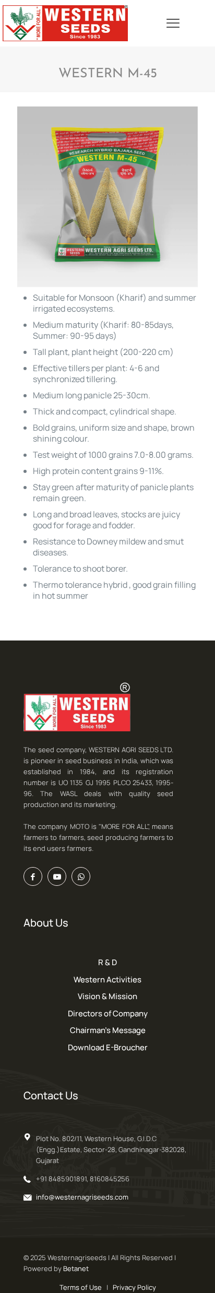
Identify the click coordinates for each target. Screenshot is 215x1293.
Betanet (76, 1268)
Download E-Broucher (108, 1047)
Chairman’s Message (108, 1030)
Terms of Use (80, 1287)
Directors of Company (108, 1013)
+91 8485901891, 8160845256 (82, 1178)
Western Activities (107, 979)
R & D (107, 962)
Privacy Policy (134, 1287)
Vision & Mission (107, 996)
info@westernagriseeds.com (82, 1197)
